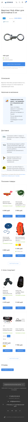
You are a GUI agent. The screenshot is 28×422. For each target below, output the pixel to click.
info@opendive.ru (15, 401)
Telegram (12, 410)
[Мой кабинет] (22, 2)
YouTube (16, 410)
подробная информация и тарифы (10, 175)
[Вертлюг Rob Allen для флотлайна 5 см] (14, 37)
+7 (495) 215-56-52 (14, 396)
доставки (22, 174)
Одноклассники (20, 410)
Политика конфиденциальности (15, 417)
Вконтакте (8, 410)
